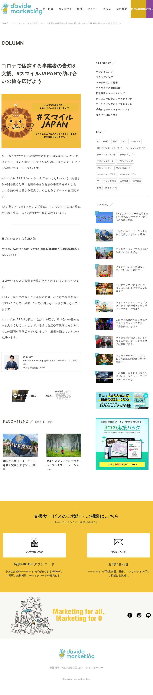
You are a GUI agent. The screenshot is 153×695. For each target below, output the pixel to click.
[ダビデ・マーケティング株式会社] (21, 12)
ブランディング (125, 161)
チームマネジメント (106, 154)
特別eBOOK (138, 8)
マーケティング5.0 (106, 174)
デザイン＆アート (105, 161)
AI (98, 141)
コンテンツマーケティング (109, 148)
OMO (105, 141)
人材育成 (124, 181)
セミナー (92, 8)
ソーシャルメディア (135, 148)
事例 (79, 8)
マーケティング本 (127, 174)
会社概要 (121, 8)
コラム (107, 8)
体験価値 (137, 181)
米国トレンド (111, 187)
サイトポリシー (94, 667)
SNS (123, 141)
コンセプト (65, 8)
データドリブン (127, 154)
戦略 (99, 187)
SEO (115, 141)
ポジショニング (123, 167)
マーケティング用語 (106, 181)
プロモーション (104, 167)
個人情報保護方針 (72, 667)
